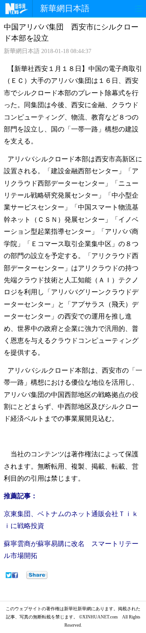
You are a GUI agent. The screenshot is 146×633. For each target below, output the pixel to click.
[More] (37, 575)
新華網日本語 (64, 8)
